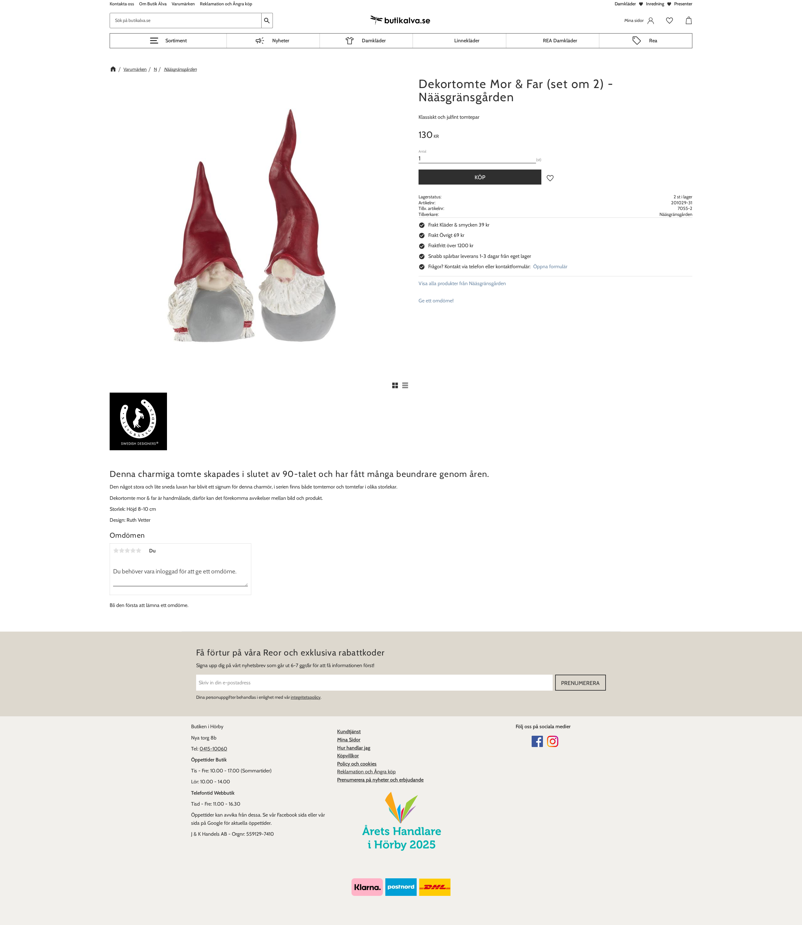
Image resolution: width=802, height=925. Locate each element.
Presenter (683, 4)
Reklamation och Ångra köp (366, 772)
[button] (168, 41)
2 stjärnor (121, 550)
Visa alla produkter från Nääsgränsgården (462, 283)
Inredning (655, 4)
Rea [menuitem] (653, 41)
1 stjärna (116, 550)
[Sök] (267, 20)
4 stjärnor (133, 550)
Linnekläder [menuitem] (466, 41)
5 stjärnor (138, 550)
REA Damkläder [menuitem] (560, 41)
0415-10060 (213, 749)
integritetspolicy (305, 697)
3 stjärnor (127, 550)
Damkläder (625, 4)
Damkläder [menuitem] (374, 41)
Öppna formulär (550, 266)
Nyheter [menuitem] (280, 41)
